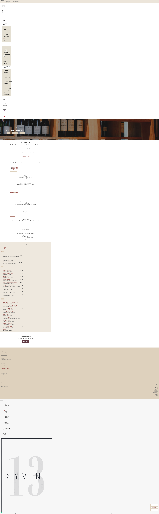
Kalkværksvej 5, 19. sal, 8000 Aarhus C (10, 1)
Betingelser (5, 105)
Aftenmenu (6, 43)
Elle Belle (5, 40)
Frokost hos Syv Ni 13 (8, 46)
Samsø (4, 98)
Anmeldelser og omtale (8, 27)
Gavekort (4, 109)
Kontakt (4, 112)
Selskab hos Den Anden (8, 81)
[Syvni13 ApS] (3, 13)
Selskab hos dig (7, 77)
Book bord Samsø (154, 507)
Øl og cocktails (15, 133)
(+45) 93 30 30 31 (3, 1)
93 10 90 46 (6, 386)
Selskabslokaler (7, 66)
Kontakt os (22, 133)
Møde (4, 101)
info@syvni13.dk (17, 1)
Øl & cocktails (6, 63)
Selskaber (4, 67)
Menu (4, 410)
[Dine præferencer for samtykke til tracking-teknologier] (1, 512)
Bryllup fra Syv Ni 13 (6, 90)
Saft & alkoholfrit (7, 416)
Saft (8, 133)
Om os (4, 18)
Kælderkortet (25, 341)
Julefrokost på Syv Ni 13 (7, 94)
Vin (4, 56)
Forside (4, 14)
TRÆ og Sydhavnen (8, 30)
